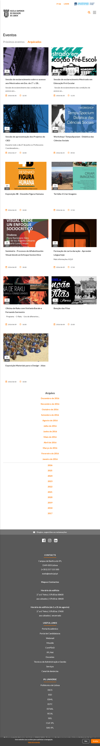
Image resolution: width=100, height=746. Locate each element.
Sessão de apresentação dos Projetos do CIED (25, 138)
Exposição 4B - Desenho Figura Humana (24, 194)
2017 (50, 513)
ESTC (50, 704)
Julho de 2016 (50, 426)
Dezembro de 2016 (50, 398)
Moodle (50, 643)
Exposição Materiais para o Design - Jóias (25, 365)
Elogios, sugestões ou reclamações (52, 532)
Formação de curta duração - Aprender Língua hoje (72, 253)
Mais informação (34, 742)
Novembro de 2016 (50, 404)
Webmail (50, 638)
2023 (50, 481)
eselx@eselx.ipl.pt (50, 573)
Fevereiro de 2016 (50, 453)
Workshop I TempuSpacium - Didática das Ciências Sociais (74, 138)
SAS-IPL (50, 727)
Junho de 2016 (50, 431)
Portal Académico (50, 628)
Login (66, 4)
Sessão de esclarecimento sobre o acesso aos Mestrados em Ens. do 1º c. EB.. (25, 81)
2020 (50, 497)
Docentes (50, 657)
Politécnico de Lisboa (50, 685)
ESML (50, 699)
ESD (50, 694)
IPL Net (50, 652)
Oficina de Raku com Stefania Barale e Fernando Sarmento (23, 310)
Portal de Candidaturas (50, 633)
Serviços (50, 666)
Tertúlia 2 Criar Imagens (65, 194)
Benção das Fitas (62, 308)
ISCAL (50, 713)
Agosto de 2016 (50, 420)
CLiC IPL (50, 723)
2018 (50, 508)
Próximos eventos (13, 41)
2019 (50, 502)
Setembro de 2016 (50, 415)
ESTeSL (50, 708)
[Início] (13, 11)
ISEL (50, 718)
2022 (50, 486)
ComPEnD (50, 647)
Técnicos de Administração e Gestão (50, 661)
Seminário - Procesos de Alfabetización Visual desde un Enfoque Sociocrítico (24, 253)
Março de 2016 (50, 448)
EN (60, 4)
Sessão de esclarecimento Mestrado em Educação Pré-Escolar (73, 81)
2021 (50, 492)
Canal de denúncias (50, 671)
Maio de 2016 (50, 437)
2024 (50, 476)
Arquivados (34, 41)
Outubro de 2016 (50, 409)
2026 (50, 465)
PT (58, 4)
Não (85, 741)
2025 (50, 470)
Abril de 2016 (50, 442)
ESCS (50, 690)
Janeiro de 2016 (50, 459)
